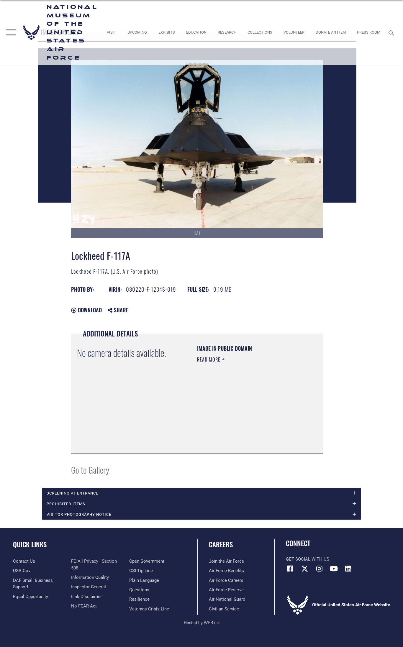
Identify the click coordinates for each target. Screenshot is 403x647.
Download (89, 310)
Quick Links (30, 544)
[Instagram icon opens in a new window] (319, 568)
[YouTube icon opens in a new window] (333, 568)
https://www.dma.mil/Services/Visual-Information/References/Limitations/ (233, 417)
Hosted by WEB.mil (201, 622)
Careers (221, 544)
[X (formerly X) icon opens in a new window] (304, 568)
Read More (209, 359)
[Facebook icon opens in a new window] (290, 568)
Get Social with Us (307, 559)
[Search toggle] (392, 32)
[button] (9, 32)
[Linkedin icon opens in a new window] (348, 568)
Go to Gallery (90, 469)
